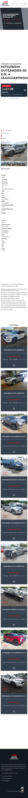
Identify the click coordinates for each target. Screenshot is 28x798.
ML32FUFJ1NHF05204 (14, 486)
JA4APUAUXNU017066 (14, 529)
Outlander (8, 21)
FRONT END (6, 133)
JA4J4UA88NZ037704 (14, 659)
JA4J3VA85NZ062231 (14, 572)
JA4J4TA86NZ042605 (14, 356)
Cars (10, 19)
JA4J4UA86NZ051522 (14, 702)
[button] (26, 142)
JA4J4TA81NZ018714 (14, 399)
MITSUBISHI (17, 19)
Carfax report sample (14, 98)
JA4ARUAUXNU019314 (14, 443)
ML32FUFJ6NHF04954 (14, 616)
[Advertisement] (14, 45)
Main (4, 19)
